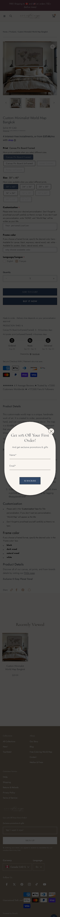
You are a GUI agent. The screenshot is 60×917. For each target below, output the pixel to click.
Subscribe (30, 480)
